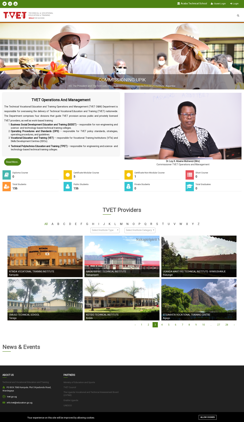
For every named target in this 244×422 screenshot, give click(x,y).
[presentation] (11, 56)
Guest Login (220, 3)
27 (218, 324)
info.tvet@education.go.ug (19, 402)
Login (236, 3)
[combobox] (105, 230)
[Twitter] (4, 4)
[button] (114, 71)
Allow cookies (208, 417)
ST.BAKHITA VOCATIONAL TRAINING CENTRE (186, 314)
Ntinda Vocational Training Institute (31, 271)
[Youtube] (15, 4)
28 (226, 324)
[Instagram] (10, 4)
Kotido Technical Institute (102, 314)
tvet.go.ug (12, 396)
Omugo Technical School (24, 314)
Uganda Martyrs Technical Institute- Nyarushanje (194, 271)
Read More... (12, 162)
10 (203, 324)
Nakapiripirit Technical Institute (106, 271)
